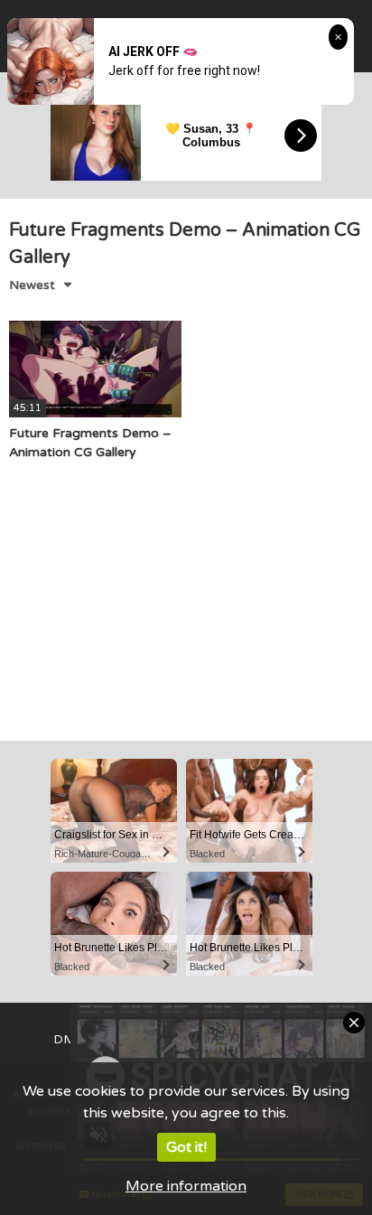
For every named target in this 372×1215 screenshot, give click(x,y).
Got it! (186, 1147)
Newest (32, 285)
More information (186, 1186)
